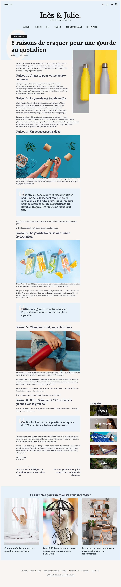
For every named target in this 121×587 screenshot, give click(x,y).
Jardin (38, 27)
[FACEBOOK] (103, 4)
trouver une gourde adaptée (26, 89)
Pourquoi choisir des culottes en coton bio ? (45, 395)
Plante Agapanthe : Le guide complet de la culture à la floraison (66, 472)
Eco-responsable (74, 27)
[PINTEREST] (112, 4)
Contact (95, 570)
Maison (57, 27)
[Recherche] (116, 4)
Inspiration (92, 27)
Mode (64, 570)
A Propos (8, 4)
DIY (47, 27)
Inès (13, 55)
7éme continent (60, 110)
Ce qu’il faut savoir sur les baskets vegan (44, 228)
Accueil (26, 27)
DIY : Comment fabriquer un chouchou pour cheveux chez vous (30, 472)
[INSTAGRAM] (107, 4)
